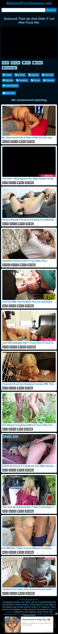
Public (8, 75)
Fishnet (21, 75)
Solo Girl (48, 75)
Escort (36, 80)
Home (23, 599)
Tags (30, 599)
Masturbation (11, 85)
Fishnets (49, 80)
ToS (36, 599)
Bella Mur (10, 93)
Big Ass (9, 80)
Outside (34, 75)
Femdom (22, 80)
